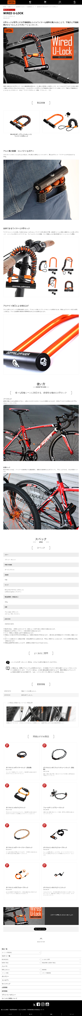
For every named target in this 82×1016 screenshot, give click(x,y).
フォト (45, 3)
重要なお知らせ (6, 969)
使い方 (30, 1014)
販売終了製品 (5, 962)
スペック (72, 1014)
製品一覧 (4, 949)
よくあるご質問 (46, 959)
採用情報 (4, 991)
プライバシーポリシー (9, 995)
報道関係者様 (13, 1009)
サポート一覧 (6, 956)
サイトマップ (6, 984)
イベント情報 (5, 973)
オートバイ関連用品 (7, 952)
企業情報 (4, 987)
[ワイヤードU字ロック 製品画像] (21, 132)
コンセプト (5, 980)
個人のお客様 (4, 1009)
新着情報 (44, 969)
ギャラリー (5, 976)
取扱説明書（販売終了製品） (49, 962)
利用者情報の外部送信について (35, 1009)
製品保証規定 (5, 959)
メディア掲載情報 (46, 973)
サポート (60, 3)
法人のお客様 (22, 1009)
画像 (51, 1014)
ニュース (4, 966)
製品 (30, 3)
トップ (10, 1014)
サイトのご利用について (9, 998)
